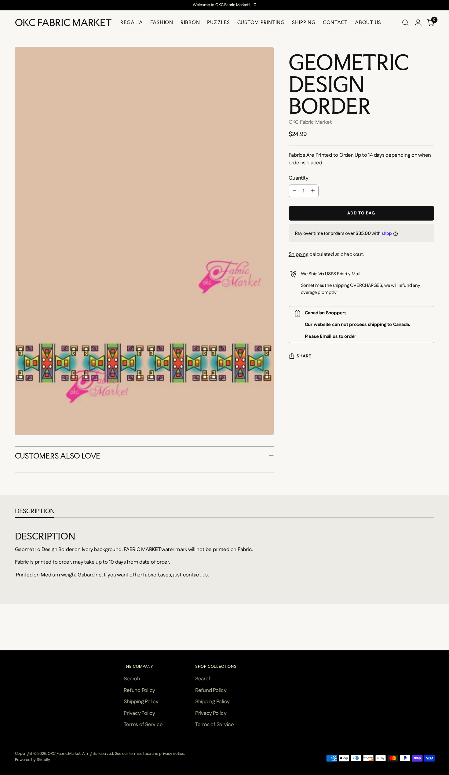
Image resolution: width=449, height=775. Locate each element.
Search (132, 678)
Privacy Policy (139, 713)
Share (304, 356)
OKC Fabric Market (310, 122)
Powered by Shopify (32, 760)
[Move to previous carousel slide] (16, 638)
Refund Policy (139, 690)
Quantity (298, 177)
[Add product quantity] (312, 191)
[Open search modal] (405, 22)
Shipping (298, 254)
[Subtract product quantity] (294, 191)
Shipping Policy (141, 701)
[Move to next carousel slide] (433, 638)
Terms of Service (143, 724)
